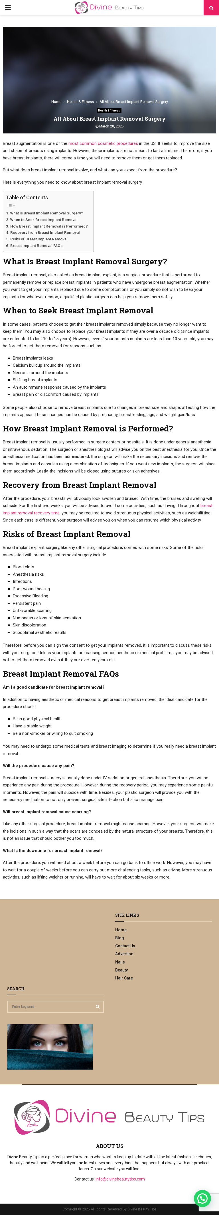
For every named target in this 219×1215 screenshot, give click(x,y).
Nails (120, 962)
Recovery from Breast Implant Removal (45, 232)
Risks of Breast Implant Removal (39, 239)
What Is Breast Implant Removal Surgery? (46, 213)
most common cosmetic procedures (103, 143)
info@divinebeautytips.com (120, 1179)
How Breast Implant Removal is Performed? (49, 226)
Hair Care (124, 978)
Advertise (124, 954)
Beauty (121, 970)
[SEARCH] (98, 1006)
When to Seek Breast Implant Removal (44, 219)
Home (121, 930)
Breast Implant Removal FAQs (36, 245)
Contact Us (125, 946)
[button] (202, 1198)
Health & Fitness (109, 110)
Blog (119, 938)
